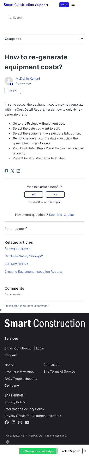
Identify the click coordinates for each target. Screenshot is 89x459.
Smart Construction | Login (24, 348)
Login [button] (64, 4)
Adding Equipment (18, 248)
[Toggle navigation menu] (73, 4)
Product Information (19, 372)
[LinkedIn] (18, 171)
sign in (18, 305)
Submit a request (61, 215)
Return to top (15, 229)
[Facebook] (6, 171)
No (55, 194)
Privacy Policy (15, 402)
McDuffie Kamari (28, 78)
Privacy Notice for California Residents (33, 416)
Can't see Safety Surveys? (24, 256)
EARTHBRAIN (14, 395)
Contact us (51, 365)
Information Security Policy (24, 409)
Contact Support (70, 451)
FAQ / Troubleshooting (21, 379)
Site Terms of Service (59, 371)
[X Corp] (12, 171)
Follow (13, 90)
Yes (34, 194)
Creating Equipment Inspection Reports (34, 272)
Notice (9, 365)
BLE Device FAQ (16, 264)
